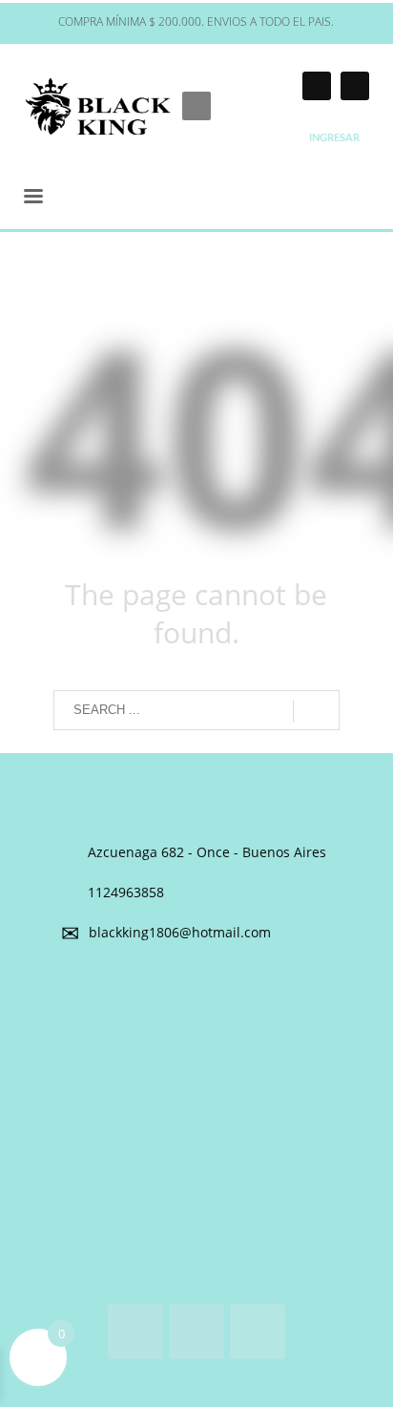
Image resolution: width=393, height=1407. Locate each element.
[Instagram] (316, 86)
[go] (316, 711)
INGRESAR (334, 138)
